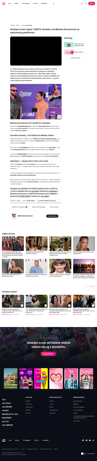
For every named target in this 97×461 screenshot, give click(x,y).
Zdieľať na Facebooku (18, 207)
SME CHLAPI (29, 407)
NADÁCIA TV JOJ (10, 414)
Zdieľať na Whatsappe (38, 207)
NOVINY (51, 401)
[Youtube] (90, 440)
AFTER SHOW (24, 196)
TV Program (25, 3)
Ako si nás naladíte (79, 407)
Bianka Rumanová (50, 201)
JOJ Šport (44, 3)
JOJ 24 (35, 3)
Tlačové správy (78, 401)
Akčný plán (76, 421)
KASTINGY (7, 417)
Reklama (76, 404)
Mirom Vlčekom (15, 156)
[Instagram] (86, 440)
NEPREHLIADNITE (78, 397)
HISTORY (28, 413)
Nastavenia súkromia (32, 449)
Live (10, 3)
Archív (16, 3)
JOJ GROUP (7, 425)
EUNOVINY (52, 413)
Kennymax (11, 454)
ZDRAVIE (28, 410)
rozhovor (53, 191)
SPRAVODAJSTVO (55, 397)
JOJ (4, 399)
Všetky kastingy (75, 58)
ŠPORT (51, 407)
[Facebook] (83, 440)
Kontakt (55, 449)
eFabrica (24, 454)
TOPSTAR (28, 404)
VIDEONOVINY (53, 410)
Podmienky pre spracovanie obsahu (10, 449)
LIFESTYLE (29, 397)
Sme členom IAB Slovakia (46, 449)
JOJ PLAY (6, 403)
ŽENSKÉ (28, 401)
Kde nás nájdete (78, 410)
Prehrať (46, 354)
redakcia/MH (28, 25)
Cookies (23, 449)
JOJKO (5, 410)
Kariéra (75, 413)
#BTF (42, 201)
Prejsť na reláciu (52, 216)
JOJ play (35, 191)
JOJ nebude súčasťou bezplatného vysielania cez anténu (83, 417)
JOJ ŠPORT (7, 407)
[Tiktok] (93, 440)
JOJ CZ (5, 421)
